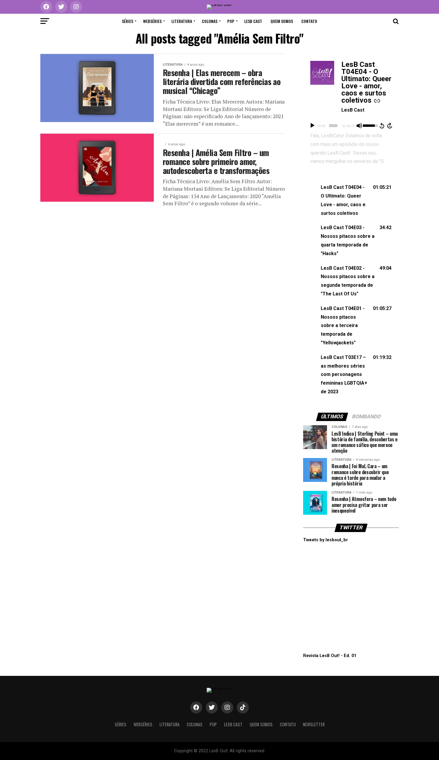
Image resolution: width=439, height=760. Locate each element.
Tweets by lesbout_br (325, 539)
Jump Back (382, 126)
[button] (351, 200)
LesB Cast (253, 21)
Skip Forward (390, 126)
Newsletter (314, 724)
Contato (309, 21)
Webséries (152, 21)
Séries (127, 21)
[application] (351, 126)
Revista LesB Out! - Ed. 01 (329, 655)
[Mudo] (359, 126)
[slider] (333, 125)
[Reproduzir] (312, 126)
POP (230, 21)
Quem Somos (282, 21)
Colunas (209, 21)
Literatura (181, 21)
